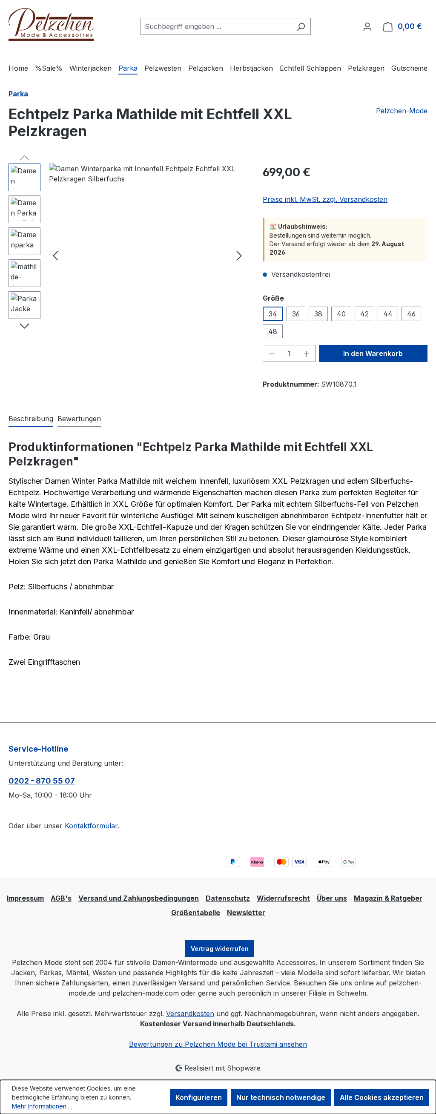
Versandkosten (190, 1013)
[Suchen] (301, 26)
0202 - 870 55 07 (42, 780)
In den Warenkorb (373, 353)
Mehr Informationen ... (42, 1106)
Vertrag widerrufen (220, 948)
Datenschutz (228, 898)
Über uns (332, 898)
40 (341, 314)
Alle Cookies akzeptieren (382, 1097)
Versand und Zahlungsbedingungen (138, 898)
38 (318, 314)
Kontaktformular (91, 825)
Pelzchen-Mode (401, 110)
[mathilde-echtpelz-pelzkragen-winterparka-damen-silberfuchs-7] (147, 255)
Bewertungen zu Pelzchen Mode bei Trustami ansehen (218, 1044)
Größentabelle (195, 912)
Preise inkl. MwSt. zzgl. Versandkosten (325, 199)
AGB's (61, 898)
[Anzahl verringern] (272, 353)
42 (364, 314)
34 (273, 314)
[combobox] (216, 26)
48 (272, 331)
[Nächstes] (239, 255)
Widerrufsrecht (283, 898)
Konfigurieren (198, 1097)
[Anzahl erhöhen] (307, 353)
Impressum (25, 898)
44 (388, 314)
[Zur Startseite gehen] (51, 24)
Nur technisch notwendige (280, 1097)
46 (411, 314)
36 (296, 314)
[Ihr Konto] (367, 26)
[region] (127, 255)
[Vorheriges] (55, 255)
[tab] (31, 419)
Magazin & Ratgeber (388, 898)
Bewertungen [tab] (79, 418)
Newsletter (246, 912)
